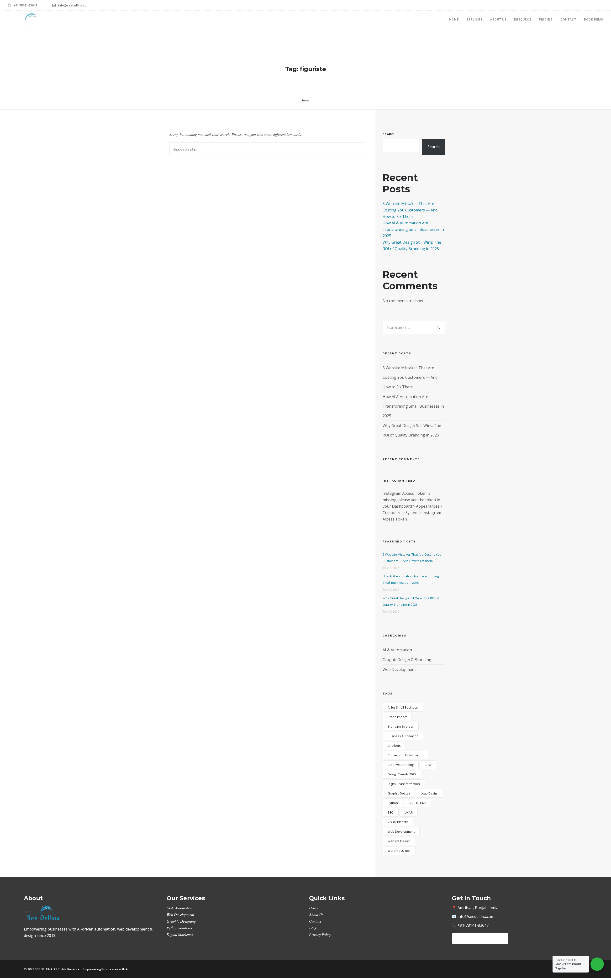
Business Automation (403, 736)
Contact (568, 19)
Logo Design (429, 793)
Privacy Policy (320, 934)
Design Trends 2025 (402, 774)
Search (389, 134)
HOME (454, 19)
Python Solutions (179, 927)
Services (474, 19)
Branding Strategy (401, 726)
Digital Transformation (404, 784)
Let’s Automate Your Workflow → (480, 938)
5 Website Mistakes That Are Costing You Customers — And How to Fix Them (410, 210)
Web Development (399, 669)
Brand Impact (397, 717)
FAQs (313, 927)
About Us (498, 19)
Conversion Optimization (405, 755)
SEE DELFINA (417, 803)
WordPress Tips (399, 850)
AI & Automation (397, 649)
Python (393, 803)
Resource (522, 19)
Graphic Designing (181, 921)
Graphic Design (399, 793)
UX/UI (409, 812)
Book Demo (593, 19)
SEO (391, 812)
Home (305, 100)
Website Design (399, 841)
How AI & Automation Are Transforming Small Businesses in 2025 (413, 229)
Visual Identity (398, 822)
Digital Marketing (180, 934)
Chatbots (394, 745)
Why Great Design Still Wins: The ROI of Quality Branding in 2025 (411, 601)
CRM (428, 764)
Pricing (546, 19)
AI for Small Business (403, 707)
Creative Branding (401, 764)
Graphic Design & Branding (407, 659)
